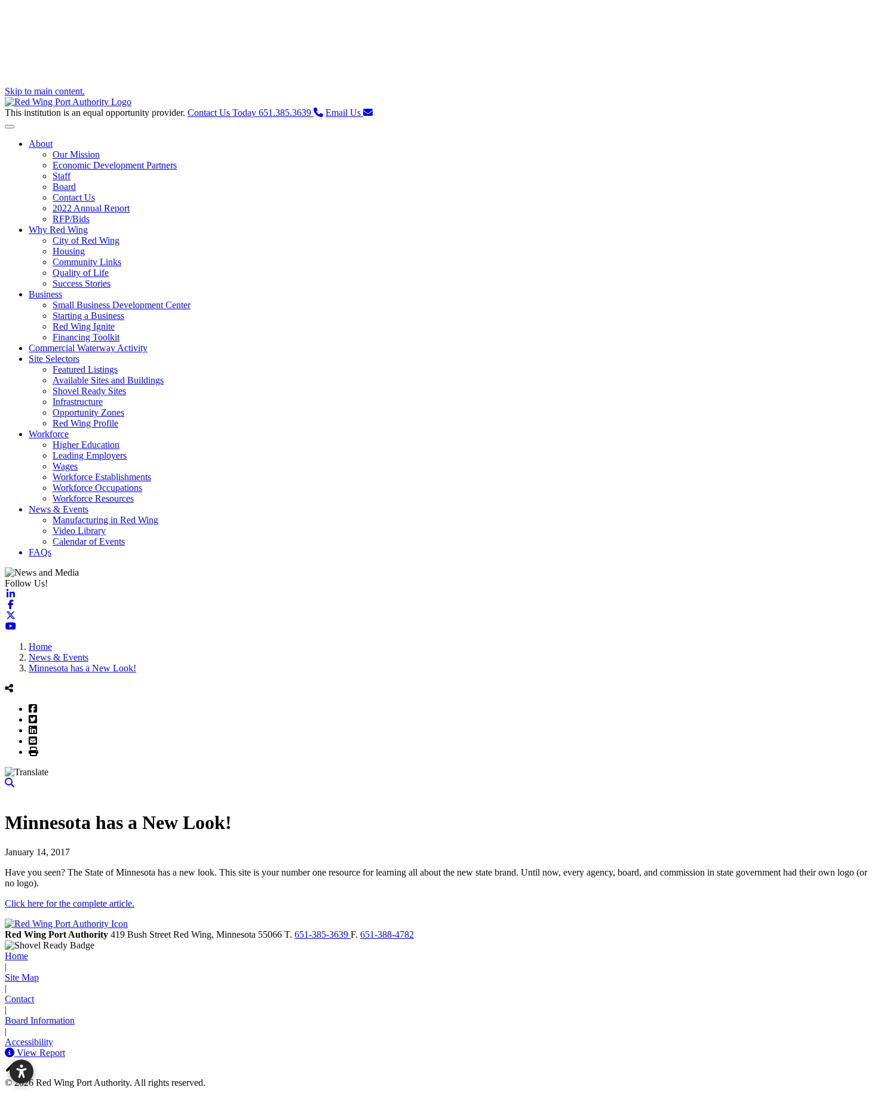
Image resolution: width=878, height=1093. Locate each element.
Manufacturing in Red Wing (105, 520)
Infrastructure (78, 402)
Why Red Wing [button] (58, 230)
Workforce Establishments (102, 477)
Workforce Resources (93, 498)
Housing (69, 251)
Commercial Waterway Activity (88, 348)
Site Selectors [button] (54, 359)
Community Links (87, 262)
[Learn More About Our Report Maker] (11, 1053)
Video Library (79, 531)
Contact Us (74, 197)
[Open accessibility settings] (21, 1071)
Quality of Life (81, 273)
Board (64, 187)
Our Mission (76, 154)
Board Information (40, 1020)
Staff (61, 176)
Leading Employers (90, 455)
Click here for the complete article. (69, 903)
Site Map (22, 977)
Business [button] (45, 294)
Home (16, 956)
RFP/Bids (71, 219)
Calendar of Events (89, 541)
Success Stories (81, 283)
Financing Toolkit (86, 337)
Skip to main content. (45, 91)
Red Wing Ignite (84, 326)
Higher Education (86, 445)
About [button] (41, 144)
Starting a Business (88, 316)
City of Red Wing (86, 240)
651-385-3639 (322, 934)
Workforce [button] (49, 434)
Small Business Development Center (122, 305)
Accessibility (29, 1042)
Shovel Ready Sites (89, 391)
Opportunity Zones (88, 412)
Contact (19, 999)
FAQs (40, 552)
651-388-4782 (387, 934)
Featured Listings (85, 369)
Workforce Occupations (97, 488)
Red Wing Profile (85, 423)
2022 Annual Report (91, 208)
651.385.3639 (251, 113)
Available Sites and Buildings (108, 380)
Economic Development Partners (115, 165)
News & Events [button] (58, 509)
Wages (65, 466)
